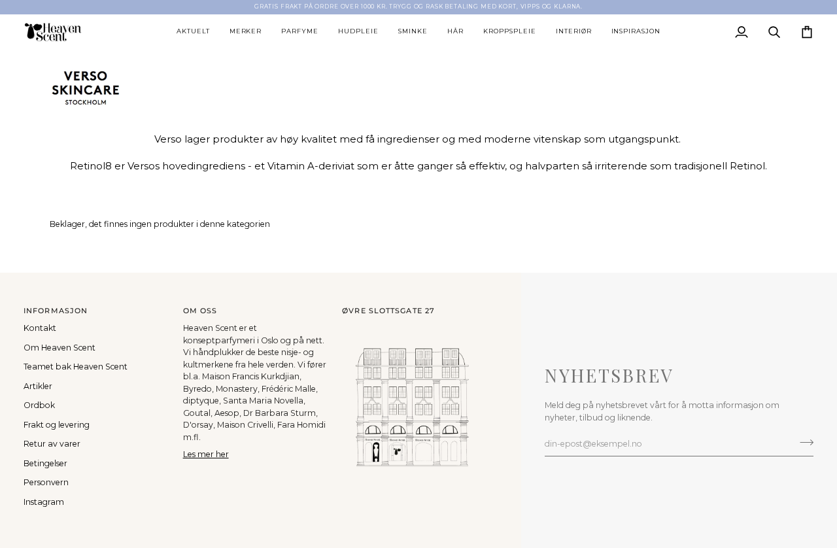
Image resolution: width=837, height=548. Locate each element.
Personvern (46, 482)
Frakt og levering (57, 425)
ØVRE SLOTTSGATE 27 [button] (388, 310)
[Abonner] (802, 442)
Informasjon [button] (56, 310)
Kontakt (40, 328)
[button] (193, 32)
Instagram (44, 502)
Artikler (38, 386)
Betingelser (45, 463)
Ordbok (39, 405)
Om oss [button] (200, 310)
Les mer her (206, 454)
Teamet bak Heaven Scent (76, 366)
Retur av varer (52, 444)
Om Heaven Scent (59, 347)
